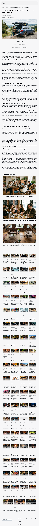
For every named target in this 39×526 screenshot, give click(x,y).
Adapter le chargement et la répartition (19, 47)
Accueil (3, 7)
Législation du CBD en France (7, 460)
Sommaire (20, 41)
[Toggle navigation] (3, 3)
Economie (19, 518)
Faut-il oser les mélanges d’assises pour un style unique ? (19, 196)
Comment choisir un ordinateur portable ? (15, 421)
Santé (19, 521)
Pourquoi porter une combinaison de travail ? (6, 448)
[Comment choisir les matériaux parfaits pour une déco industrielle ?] (19, 233)
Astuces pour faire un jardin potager (33, 434)
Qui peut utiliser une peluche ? (15, 352)
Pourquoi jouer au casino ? (15, 488)
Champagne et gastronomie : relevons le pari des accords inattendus (19, 220)
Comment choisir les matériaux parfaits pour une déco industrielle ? (19, 244)
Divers (7, 7)
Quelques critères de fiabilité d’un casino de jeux (20, 504)
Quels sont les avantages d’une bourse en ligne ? (31, 503)
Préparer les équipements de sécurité (19, 45)
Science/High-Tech (19, 523)
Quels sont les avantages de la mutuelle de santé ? (8, 504)
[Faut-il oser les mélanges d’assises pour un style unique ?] (19, 185)
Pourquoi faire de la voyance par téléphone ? (6, 489)
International (19, 520)
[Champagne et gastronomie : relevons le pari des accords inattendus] (19, 209)
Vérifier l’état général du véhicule (19, 42)
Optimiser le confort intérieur (19, 44)
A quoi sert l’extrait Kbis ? (24, 338)
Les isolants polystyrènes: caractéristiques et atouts (25, 489)
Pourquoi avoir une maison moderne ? (33, 393)
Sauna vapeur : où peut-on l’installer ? (15, 448)
